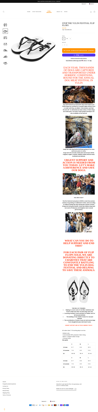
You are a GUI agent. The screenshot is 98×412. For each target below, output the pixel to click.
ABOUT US (59, 11)
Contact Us (5, 386)
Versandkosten (68, 29)
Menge (64, 42)
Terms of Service (7, 395)
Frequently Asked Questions (9, 384)
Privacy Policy (6, 388)
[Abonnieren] (75, 389)
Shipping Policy (6, 393)
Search (4, 381)
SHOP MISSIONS (36, 11)
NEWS (65, 11)
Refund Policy (6, 390)
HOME (28, 11)
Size (63, 35)
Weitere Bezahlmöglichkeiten (79, 58)
